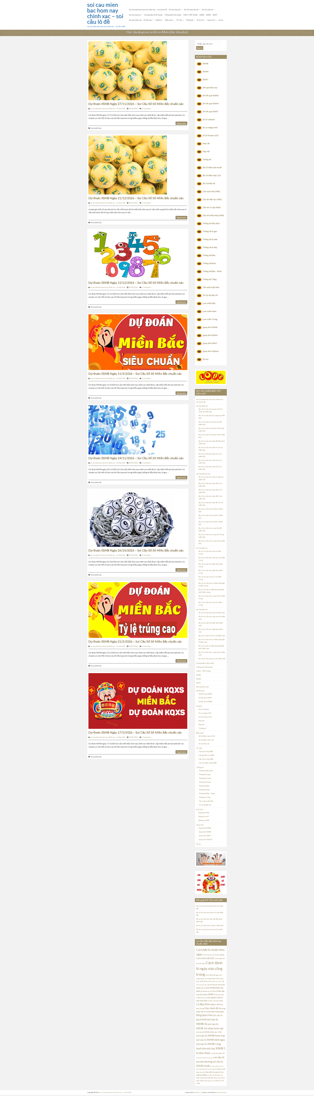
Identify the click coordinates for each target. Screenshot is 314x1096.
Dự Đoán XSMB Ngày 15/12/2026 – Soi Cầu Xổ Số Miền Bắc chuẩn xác (135, 282)
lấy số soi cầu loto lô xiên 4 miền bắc (210, 925)
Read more (181, 123)
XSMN (208, 15)
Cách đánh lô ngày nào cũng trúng (209, 968)
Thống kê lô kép (210, 247)
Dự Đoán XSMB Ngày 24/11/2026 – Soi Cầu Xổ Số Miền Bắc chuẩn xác (135, 458)
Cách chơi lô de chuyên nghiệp (213, 955)
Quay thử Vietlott (211, 351)
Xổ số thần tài (209, 183)
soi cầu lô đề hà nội (216, 1066)
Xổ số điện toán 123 (212, 175)
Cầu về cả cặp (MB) (212, 207)
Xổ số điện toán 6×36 (207, 736)
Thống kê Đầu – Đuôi (212, 271)
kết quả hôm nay (135, 20)
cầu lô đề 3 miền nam (212, 981)
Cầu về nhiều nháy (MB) (213, 215)
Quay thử (211, 20)
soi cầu (212, 1053)
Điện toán (169, 20)
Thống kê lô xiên (210, 239)
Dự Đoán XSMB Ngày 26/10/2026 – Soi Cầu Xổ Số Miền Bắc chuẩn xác (135, 550)
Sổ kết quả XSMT (210, 111)
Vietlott (158, 20)
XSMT (215, 15)
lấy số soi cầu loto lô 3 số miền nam (212, 636)
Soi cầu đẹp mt (207, 9)
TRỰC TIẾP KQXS (190, 15)
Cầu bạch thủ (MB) (211, 191)
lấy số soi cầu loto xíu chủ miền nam (212, 659)
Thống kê (189, 20)
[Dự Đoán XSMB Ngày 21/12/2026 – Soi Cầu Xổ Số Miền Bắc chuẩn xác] (127, 165)
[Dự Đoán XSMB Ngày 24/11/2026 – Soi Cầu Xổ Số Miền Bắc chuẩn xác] (127, 429)
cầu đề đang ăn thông (214, 985)
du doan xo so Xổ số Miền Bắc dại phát (210, 987)
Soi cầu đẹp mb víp (191, 9)
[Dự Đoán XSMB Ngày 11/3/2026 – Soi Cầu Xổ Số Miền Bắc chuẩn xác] (137, 342)
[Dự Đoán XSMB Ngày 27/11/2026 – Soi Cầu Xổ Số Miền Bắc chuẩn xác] (127, 70)
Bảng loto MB (204, 813)
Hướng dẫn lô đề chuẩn (153, 15)
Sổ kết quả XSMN (211, 103)
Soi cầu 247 (220, 1053)
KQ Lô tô (200, 20)
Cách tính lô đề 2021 (205, 958)
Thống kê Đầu (209, 255)
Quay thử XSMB (210, 327)
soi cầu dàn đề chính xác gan (204, 1058)
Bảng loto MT (204, 816)
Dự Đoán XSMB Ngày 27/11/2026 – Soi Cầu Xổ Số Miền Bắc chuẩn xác (135, 103)
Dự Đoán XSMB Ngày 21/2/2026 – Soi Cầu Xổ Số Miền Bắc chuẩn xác (135, 641)
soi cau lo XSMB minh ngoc (210, 1039)
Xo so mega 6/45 (210, 127)
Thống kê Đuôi (209, 263)
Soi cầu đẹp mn (135, 15)
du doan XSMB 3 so (208, 994)
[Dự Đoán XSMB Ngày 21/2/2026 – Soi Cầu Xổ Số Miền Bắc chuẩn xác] (137, 609)
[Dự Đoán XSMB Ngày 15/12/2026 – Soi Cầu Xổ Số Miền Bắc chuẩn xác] (131, 254)
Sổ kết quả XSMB (210, 95)
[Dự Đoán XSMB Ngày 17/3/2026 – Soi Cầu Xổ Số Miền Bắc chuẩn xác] (137, 701)
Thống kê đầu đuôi (211, 223)
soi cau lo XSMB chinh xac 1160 (209, 1032)
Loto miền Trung (210, 319)
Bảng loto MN (204, 820)
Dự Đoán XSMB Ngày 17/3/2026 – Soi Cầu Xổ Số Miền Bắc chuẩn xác (135, 732)
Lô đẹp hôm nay (205, 1004)
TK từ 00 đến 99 (210, 295)
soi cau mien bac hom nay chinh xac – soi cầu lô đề (105, 13)
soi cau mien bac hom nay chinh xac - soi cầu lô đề (107, 109)
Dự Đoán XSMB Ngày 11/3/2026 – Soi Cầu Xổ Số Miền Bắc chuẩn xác (135, 373)
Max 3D (206, 143)
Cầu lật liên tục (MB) (212, 199)
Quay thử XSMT (210, 343)
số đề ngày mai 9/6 (209, 1080)
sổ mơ (220, 20)
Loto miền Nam (209, 311)
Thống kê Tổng (209, 279)
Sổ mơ (205, 359)
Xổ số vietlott (204, 709)
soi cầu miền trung (210, 1072)
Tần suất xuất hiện (211, 287)
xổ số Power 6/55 (211, 135)
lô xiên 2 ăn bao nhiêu (215, 1001)
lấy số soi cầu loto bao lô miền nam (212, 613)
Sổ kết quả (148, 20)
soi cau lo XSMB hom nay (210, 1035)
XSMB (201, 15)
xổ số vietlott (209, 119)
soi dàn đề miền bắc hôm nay (210, 1078)
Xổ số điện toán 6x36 (212, 167)
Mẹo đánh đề (211, 1008)
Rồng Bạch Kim (204, 1015)
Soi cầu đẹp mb (174, 9)
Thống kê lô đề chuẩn (172, 15)
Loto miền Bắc (209, 303)
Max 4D (206, 151)
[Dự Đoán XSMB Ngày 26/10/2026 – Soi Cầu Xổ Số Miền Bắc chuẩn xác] (131, 518)
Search (200, 48)
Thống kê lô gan (210, 231)
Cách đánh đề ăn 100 (211, 979)
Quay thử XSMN (210, 335)
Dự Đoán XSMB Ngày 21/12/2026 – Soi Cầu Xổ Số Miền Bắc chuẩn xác (135, 198)
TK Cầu (179, 20)
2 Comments (146, 109)
